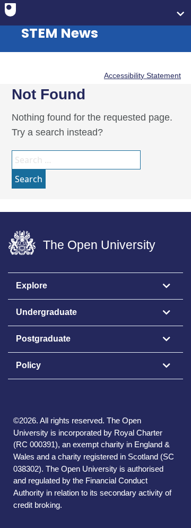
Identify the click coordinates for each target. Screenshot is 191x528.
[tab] (95, 286)
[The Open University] (10, 12)
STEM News (59, 33)
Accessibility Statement (142, 75)
